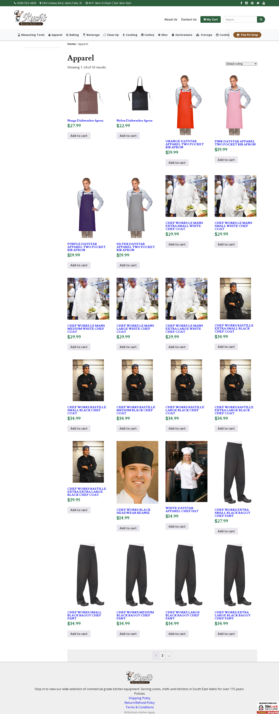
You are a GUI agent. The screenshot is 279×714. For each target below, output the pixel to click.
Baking (74, 35)
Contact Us (189, 19)
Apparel (57, 35)
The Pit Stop (249, 35)
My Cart (212, 19)
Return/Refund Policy (140, 703)
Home (71, 44)
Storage (206, 35)
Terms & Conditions (139, 707)
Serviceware (183, 35)
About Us (170, 19)
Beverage (93, 35)
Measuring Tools (33, 35)
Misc (165, 35)
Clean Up (113, 35)
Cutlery (149, 35)
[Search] (261, 19)
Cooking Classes (231, 35)
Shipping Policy (139, 698)
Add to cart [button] (78, 136)
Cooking (131, 35)
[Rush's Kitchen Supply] (30, 24)
